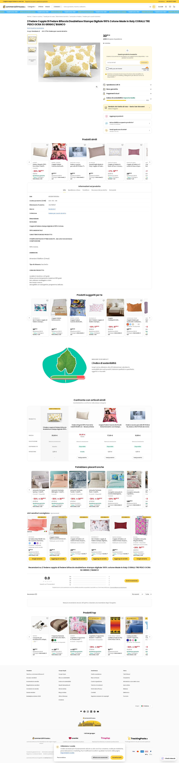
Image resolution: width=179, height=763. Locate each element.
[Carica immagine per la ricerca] (150, 6)
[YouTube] (98, 712)
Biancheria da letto (62, 16)
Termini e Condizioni (97, 685)
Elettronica (126, 692)
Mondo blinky (62, 689)
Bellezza (125, 689)
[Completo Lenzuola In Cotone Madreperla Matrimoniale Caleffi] (115, 479)
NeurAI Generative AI (64, 685)
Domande (112, 190)
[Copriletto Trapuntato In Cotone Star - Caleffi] (78, 625)
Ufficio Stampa (63, 696)
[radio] (128, 324)
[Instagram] (88, 712)
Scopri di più (62, 674)
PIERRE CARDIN (56, 162)
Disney (135, 537)
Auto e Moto (126, 685)
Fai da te (125, 696)
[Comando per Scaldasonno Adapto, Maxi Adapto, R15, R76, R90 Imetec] (40, 625)
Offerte (40, 7)
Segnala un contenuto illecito (34, 754)
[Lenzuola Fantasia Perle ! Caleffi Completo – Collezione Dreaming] (96, 479)
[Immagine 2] (32, 50)
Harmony (31, 537)
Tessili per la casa (49, 16)
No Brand (92, 162)
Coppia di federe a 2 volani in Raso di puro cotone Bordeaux (119, 540)
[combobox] (106, 7)
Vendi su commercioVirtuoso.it (35, 674)
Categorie (31, 7)
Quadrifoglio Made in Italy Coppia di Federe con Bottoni (96, 165)
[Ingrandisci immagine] (97, 87)
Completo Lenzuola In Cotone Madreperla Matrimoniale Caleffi (115, 493)
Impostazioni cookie (67, 753)
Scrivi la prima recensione (35, 28)
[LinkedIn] (91, 712)
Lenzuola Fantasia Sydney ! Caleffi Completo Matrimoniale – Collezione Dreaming (39, 491)
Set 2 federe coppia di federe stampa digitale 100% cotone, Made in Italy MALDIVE (40, 321)
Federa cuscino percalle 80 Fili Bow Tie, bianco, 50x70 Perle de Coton (77, 165)
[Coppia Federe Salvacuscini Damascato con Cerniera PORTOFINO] (59, 307)
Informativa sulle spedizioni (49, 752)
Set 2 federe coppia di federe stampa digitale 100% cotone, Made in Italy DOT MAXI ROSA (96, 321)
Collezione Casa (132, 318)
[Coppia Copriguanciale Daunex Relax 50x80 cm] (115, 307)
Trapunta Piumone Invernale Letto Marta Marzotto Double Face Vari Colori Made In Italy (59, 637)
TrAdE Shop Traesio (114, 636)
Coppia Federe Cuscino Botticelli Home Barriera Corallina (76, 321)
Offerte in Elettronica (50, 12)
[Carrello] (174, 7)
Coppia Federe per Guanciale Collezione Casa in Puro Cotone (134, 321)
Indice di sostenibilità (65, 681)
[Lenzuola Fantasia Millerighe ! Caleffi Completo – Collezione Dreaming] (59, 479)
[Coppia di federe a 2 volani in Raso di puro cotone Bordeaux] (121, 525)
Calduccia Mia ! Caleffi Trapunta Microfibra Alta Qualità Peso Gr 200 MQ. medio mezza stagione (133, 637)
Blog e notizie (62, 692)
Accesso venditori (31, 678)
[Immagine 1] (32, 39)
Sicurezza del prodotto (99, 190)
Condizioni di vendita (32, 689)
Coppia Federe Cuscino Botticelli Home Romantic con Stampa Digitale (58, 165)
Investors (61, 700)
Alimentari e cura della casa (131, 681)
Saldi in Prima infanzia (108, 12)
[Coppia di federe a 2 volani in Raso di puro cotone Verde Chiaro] (79, 525)
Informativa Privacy (96, 689)
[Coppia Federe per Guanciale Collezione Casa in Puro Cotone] (134, 307)
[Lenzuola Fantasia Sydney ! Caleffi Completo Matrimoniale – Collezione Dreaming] (40, 479)
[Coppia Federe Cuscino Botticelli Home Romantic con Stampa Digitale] (59, 152)
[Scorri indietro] (29, 162)
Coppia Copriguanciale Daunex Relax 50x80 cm (114, 319)
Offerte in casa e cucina (139, 12)
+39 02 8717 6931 (171, 1)
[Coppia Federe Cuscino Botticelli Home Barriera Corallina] (78, 307)
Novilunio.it (52, 209)
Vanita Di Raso (112, 162)
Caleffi (35, 162)
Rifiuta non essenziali (100, 757)
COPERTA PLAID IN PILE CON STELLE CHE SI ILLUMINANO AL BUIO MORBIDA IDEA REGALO (115, 638)
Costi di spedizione (96, 681)
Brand (47, 7)
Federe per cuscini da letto (91, 16)
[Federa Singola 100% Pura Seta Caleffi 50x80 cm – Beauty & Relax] (40, 152)
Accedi (160, 7)
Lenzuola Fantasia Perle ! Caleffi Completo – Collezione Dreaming (96, 491)
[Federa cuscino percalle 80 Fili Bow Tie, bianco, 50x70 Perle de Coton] (78, 152)
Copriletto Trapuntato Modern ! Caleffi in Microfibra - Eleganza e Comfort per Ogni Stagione (96, 637)
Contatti (93, 692)
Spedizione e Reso (74, 190)
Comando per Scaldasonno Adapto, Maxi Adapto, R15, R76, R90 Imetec (40, 638)
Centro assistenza (96, 674)
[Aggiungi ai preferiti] (47, 145)
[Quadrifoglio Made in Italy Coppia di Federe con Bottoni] (96, 152)
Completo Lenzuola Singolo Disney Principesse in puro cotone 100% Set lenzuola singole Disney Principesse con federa (141, 540)
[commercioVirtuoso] (14, 7)
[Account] (166, 7)
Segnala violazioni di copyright (100, 696)
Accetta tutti (116, 757)
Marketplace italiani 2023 (33, 696)
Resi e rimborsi (95, 678)
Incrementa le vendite (32, 681)
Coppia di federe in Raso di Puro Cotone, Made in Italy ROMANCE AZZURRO (115, 165)
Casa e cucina (37, 16)
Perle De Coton (75, 162)
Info (64, 190)
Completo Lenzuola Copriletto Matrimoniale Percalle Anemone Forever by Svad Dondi (134, 493)
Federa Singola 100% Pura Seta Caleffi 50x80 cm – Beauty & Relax (40, 165)
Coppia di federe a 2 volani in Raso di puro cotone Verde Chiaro (77, 540)
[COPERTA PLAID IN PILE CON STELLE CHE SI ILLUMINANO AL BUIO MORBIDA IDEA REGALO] (115, 625)
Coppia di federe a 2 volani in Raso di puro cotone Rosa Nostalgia (134, 165)
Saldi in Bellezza (169, 12)
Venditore (86, 190)
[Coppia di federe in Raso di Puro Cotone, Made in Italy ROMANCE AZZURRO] (115, 152)
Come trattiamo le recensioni (118, 587)
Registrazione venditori (32, 685)
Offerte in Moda (79, 12)
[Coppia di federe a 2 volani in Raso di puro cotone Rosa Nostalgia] (134, 152)
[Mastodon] (81, 712)
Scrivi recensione (132, 581)
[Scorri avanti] (150, 162)
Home (29, 16)
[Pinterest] (94, 712)
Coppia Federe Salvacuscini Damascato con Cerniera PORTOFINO (58, 319)
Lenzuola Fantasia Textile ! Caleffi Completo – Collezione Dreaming (77, 491)
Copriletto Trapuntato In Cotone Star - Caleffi (77, 638)
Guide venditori (30, 692)
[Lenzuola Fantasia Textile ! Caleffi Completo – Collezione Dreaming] (78, 479)
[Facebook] (84, 712)
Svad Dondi (130, 490)
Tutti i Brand (126, 674)
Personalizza (61, 757)
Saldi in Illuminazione (19, 12)
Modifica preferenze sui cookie (51, 754)
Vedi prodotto (82, 457)
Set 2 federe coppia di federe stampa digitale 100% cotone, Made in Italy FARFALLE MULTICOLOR (99, 540)
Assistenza (161, 1)
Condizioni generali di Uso (33, 752)
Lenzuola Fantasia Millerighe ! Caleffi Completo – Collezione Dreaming (59, 491)
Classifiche (126, 678)
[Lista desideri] (170, 7)
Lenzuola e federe (75, 16)
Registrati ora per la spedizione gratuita (36, 1)
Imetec (35, 636)
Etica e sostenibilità (64, 678)
